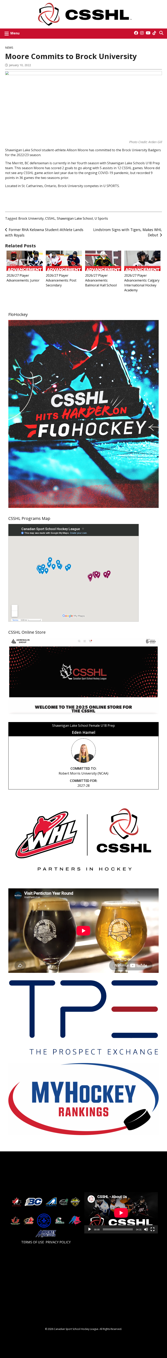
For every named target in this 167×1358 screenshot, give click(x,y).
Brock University (31, 218)
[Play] (90, 1230)
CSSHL (50, 218)
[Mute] (146, 1230)
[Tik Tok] (154, 33)
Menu (15, 33)
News (9, 47)
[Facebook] (136, 33)
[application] (121, 1212)
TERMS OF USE (32, 1242)
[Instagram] (142, 33)
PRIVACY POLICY (58, 1242)
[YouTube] (148, 33)
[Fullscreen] (153, 1230)
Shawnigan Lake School (75, 218)
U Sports (101, 218)
